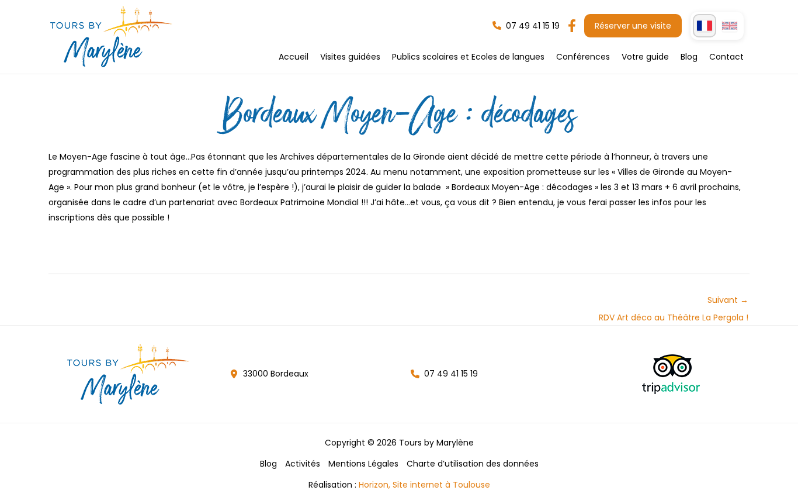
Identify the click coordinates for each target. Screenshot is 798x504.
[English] (729, 25)
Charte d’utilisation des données (473, 464)
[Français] (704, 25)
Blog (268, 464)
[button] (526, 25)
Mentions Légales (363, 464)
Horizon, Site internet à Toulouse (424, 485)
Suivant (673, 302)
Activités (302, 464)
